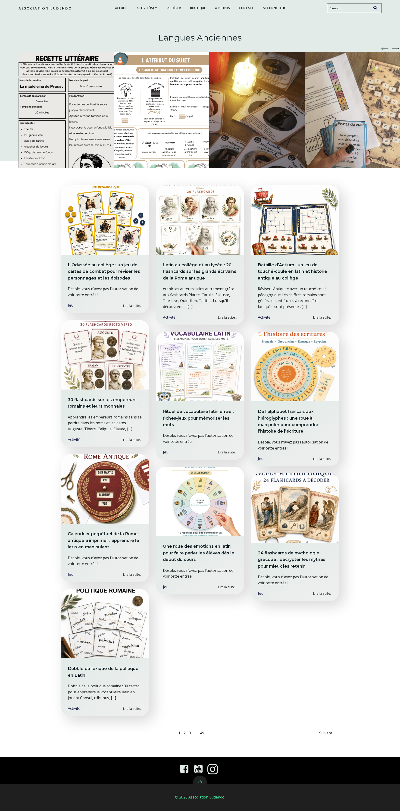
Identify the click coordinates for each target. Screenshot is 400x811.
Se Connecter (274, 8)
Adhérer (174, 8)
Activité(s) (145, 8)
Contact (246, 8)
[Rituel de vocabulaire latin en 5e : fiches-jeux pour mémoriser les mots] (200, 366)
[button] (384, 48)
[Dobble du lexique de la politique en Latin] (105, 623)
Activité (169, 317)
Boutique (198, 8)
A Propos (222, 8)
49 (202, 733)
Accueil (121, 8)
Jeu (70, 305)
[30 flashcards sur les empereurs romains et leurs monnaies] (105, 354)
